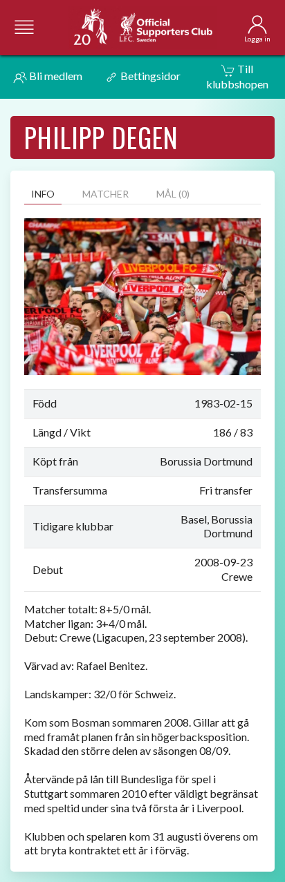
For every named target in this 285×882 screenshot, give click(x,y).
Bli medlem (54, 75)
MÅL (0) (173, 194)
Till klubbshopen (237, 76)
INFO (43, 194)
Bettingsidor (149, 75)
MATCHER (105, 194)
